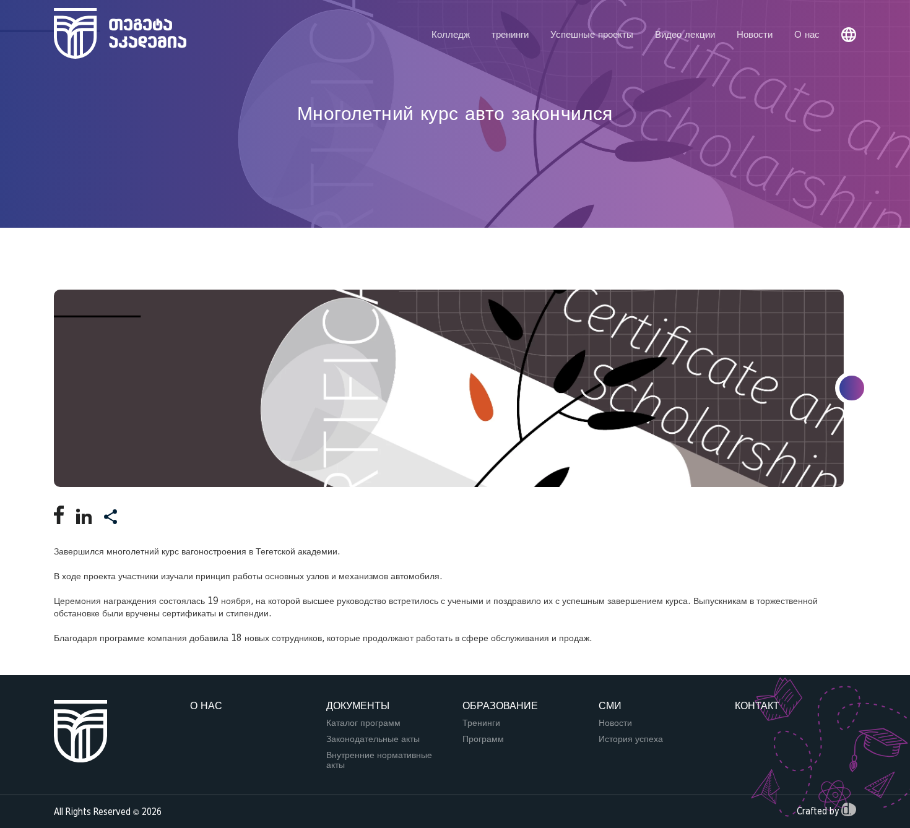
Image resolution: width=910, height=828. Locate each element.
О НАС (206, 706)
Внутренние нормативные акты (379, 760)
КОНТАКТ (757, 706)
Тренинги (481, 723)
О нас (807, 34)
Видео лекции (685, 34)
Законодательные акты (373, 739)
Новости (755, 34)
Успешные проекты (591, 34)
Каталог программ (363, 723)
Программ (483, 739)
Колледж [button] (450, 34)
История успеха (631, 739)
